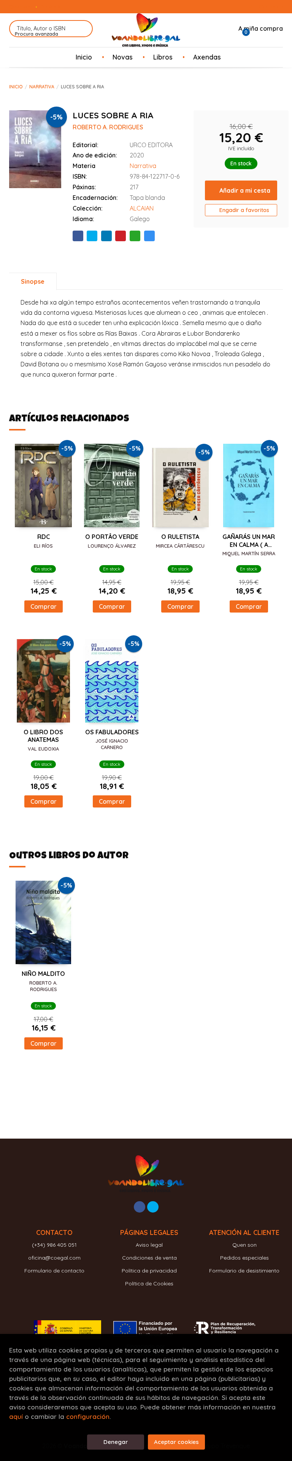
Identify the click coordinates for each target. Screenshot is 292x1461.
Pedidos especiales (244, 1257)
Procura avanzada (36, 34)
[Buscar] (82, 28)
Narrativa (41, 87)
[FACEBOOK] (139, 1207)
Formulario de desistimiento (244, 1270)
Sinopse (32, 281)
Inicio (16, 87)
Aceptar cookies (176, 1441)
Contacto (51, 6)
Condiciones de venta (149, 1257)
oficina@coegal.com (54, 1257)
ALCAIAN (142, 208)
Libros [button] (163, 57)
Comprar (43, 606)
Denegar (115, 1441)
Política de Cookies (149, 1283)
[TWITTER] (153, 1207)
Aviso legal (149, 1244)
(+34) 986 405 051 (54, 1244)
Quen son (20, 6)
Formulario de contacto (54, 1270)
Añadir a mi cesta (244, 190)
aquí (16, 1416)
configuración (88, 1416)
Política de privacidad (149, 1270)
